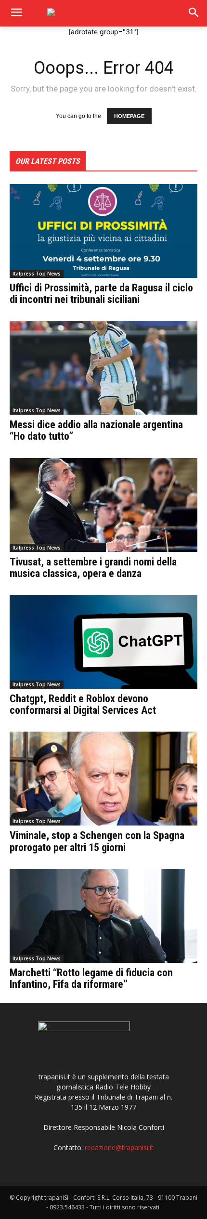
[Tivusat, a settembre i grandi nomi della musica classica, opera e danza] (103, 505)
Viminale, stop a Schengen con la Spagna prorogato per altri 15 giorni (97, 841)
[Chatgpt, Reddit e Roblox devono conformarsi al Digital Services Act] (103, 642)
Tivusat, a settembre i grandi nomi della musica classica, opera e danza (93, 567)
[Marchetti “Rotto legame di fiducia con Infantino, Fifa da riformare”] (103, 916)
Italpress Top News (37, 273)
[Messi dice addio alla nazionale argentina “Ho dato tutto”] (103, 368)
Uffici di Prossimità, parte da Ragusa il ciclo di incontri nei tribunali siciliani (101, 293)
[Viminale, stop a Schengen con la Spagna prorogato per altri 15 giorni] (103, 779)
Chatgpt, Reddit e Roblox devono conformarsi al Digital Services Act (83, 704)
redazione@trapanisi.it (119, 1147)
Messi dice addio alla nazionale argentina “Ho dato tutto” (96, 430)
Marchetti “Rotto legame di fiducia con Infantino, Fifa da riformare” (91, 978)
